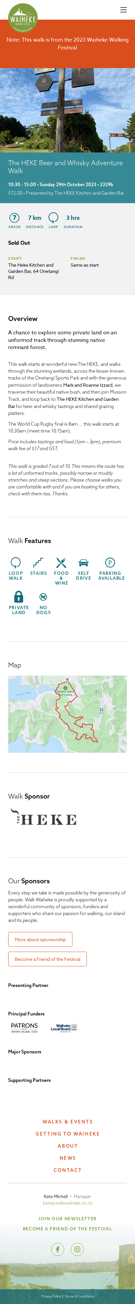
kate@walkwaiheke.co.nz (67, 1203)
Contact (68, 1170)
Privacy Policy (51, 1296)
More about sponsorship (40, 939)
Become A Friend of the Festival (67, 1228)
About (68, 1146)
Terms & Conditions (79, 1296)
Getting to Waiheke (68, 1134)
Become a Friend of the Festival (47, 959)
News (68, 1158)
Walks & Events (68, 1122)
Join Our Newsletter (67, 1218)
